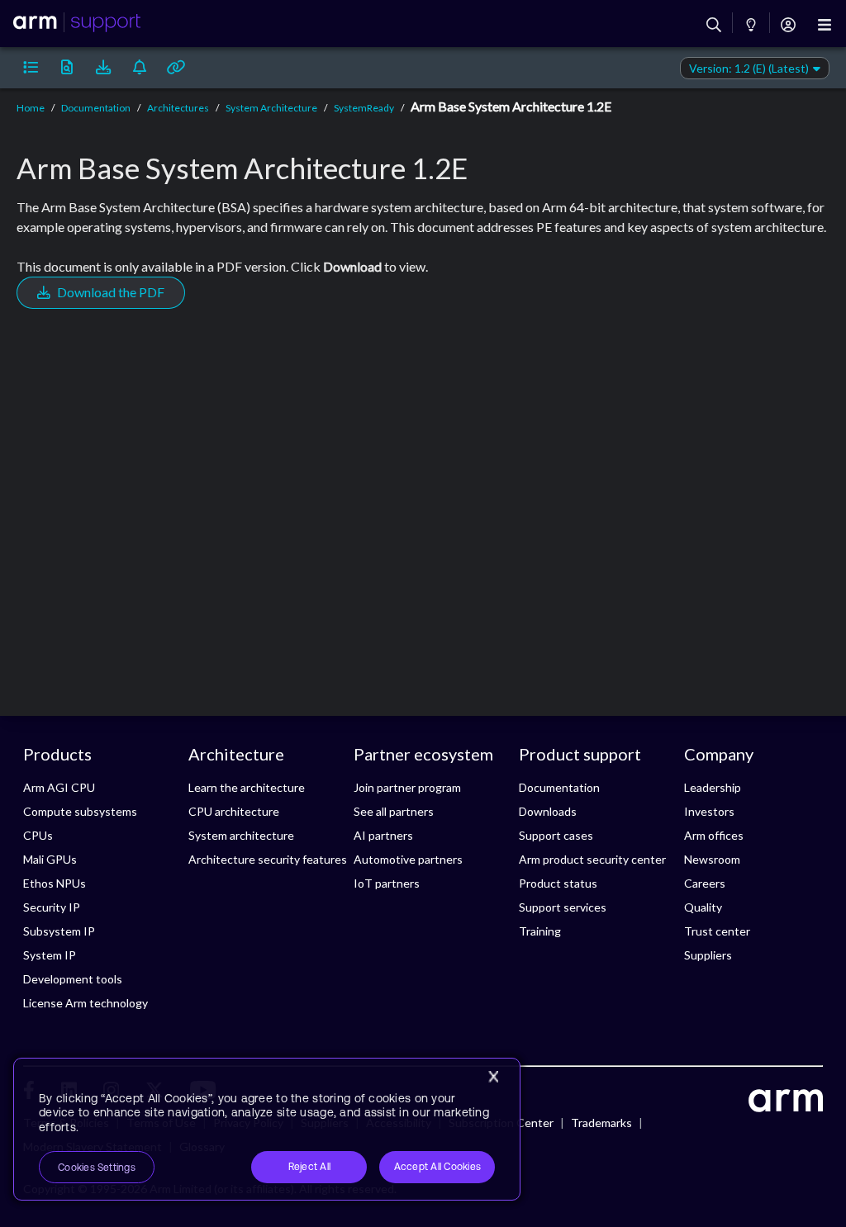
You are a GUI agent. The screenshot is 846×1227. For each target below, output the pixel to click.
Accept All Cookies (437, 1167)
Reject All (309, 1167)
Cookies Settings (96, 1167)
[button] (30, 68)
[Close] (493, 1077)
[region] (266, 1129)
